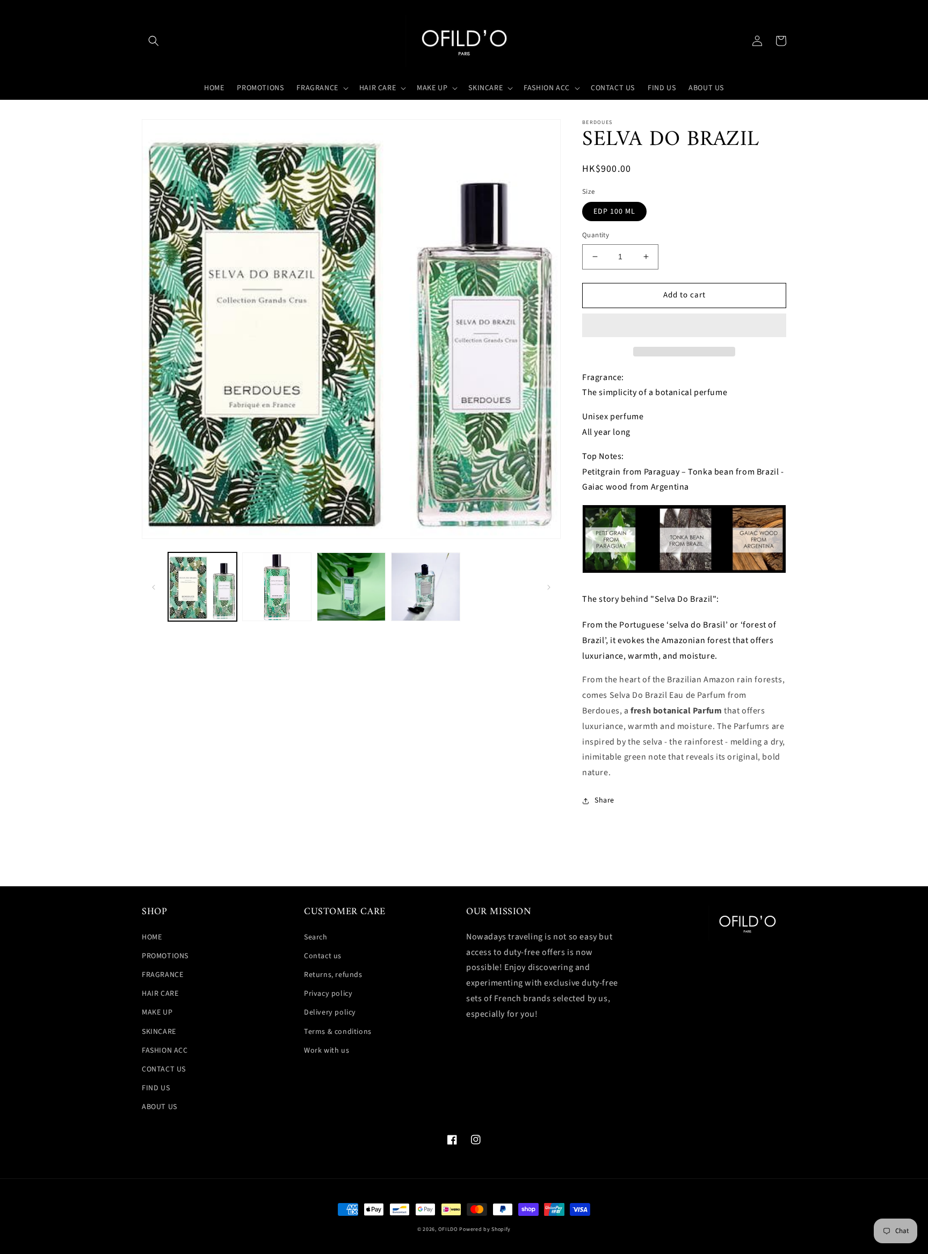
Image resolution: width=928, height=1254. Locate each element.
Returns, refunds (333, 974)
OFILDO (448, 1229)
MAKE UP (157, 1012)
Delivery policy (330, 1012)
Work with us (326, 1050)
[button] (153, 41)
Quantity (595, 235)
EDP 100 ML (614, 211)
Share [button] (604, 800)
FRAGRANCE (162, 974)
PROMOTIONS (165, 956)
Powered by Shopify (485, 1229)
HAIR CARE (160, 993)
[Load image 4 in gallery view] (425, 586)
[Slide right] (549, 587)
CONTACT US (164, 1069)
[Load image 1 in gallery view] (202, 586)
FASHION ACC (165, 1050)
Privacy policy (328, 993)
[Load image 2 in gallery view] (276, 586)
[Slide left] (153, 587)
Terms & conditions (338, 1031)
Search (316, 937)
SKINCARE (159, 1031)
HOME (152, 937)
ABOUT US (159, 1107)
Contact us (323, 956)
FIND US (156, 1088)
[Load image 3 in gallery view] (351, 586)
